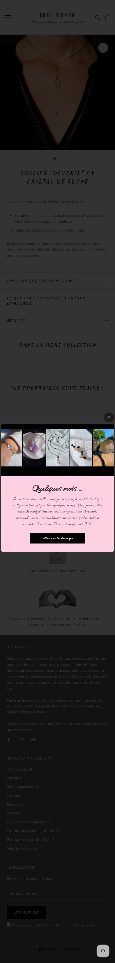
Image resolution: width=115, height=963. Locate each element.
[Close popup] (109, 417)
